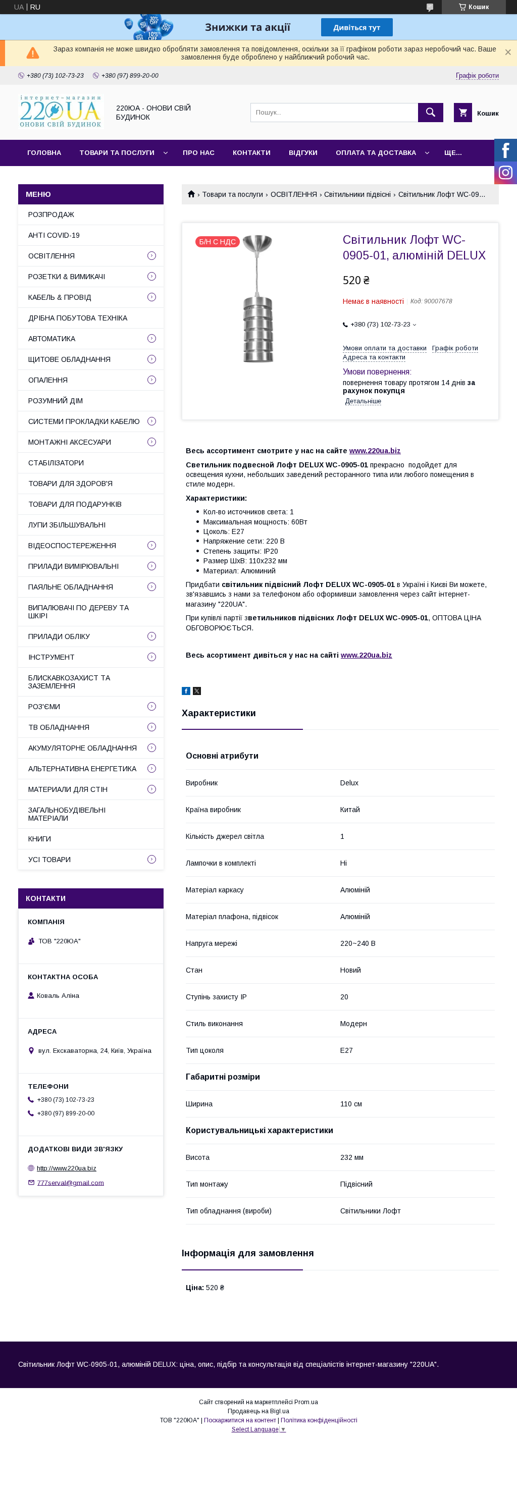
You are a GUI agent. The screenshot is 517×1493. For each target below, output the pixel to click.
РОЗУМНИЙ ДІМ (55, 401)
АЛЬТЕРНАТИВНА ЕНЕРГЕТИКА (82, 769)
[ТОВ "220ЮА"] (61, 127)
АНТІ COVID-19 (54, 235)
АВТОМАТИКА (51, 339)
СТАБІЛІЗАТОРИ (56, 463)
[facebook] (186, 692)
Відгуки (303, 152)
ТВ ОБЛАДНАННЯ (58, 727)
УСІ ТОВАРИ (49, 860)
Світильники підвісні (357, 194)
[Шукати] (430, 112)
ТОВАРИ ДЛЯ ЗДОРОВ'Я (70, 483)
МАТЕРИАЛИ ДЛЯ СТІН (68, 789)
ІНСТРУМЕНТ (51, 657)
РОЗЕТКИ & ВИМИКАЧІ (66, 277)
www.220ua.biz (375, 451)
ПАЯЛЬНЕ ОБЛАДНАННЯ (70, 587)
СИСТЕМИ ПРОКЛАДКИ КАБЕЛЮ (84, 421)
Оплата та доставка (376, 152)
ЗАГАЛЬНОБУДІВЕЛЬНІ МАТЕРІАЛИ (67, 814)
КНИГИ (39, 839)
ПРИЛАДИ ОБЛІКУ (59, 636)
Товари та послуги (116, 152)
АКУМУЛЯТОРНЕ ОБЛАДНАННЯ (82, 748)
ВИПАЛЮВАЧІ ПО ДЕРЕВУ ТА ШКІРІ (78, 612)
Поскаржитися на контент (240, 1420)
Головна (44, 152)
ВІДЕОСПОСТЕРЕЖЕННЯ (72, 546)
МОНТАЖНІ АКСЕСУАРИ (69, 442)
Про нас (199, 152)
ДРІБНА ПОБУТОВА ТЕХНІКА (77, 318)
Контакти (252, 152)
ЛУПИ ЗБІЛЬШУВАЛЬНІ (67, 525)
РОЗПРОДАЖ (51, 214)
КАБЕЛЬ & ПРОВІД (59, 297)
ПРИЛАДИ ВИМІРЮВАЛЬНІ (73, 566)
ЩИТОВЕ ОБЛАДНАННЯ (69, 359)
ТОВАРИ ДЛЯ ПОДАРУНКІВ (75, 504)
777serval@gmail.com (70, 1182)
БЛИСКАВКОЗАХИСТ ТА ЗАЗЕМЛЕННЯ (69, 682)
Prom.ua (306, 1402)
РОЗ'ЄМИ (44, 707)
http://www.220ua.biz (66, 1168)
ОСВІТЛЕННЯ (294, 194)
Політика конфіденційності (319, 1420)
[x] (197, 692)
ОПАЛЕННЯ (48, 380)
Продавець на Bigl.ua (258, 1411)
